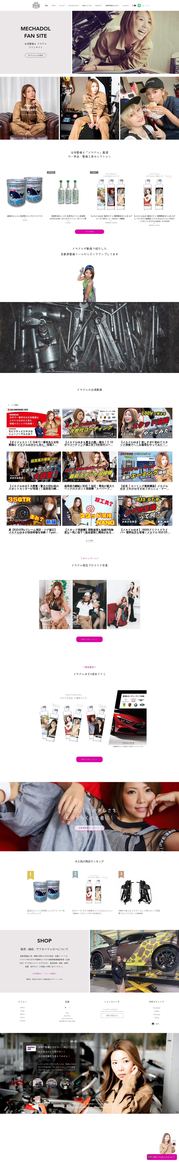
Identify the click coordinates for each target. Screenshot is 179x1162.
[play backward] (30, 1083)
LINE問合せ (37, 973)
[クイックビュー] (25, 192)
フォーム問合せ (50, 973)
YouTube (156, 1014)
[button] (134, 5)
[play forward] (73, 1083)
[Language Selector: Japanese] (67, 1007)
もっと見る (89, 231)
